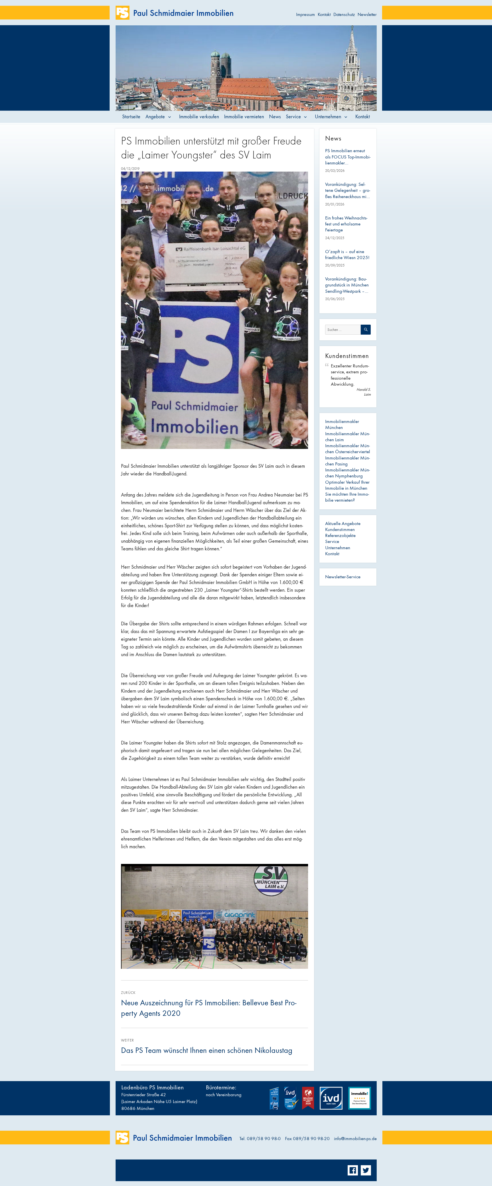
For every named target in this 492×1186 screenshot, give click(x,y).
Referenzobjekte (340, 535)
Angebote (155, 117)
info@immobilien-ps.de (355, 1139)
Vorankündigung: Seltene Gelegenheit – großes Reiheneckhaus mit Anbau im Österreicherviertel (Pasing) (347, 191)
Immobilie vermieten (244, 117)
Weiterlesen (237, 97)
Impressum (305, 14)
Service (293, 117)
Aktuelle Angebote (342, 523)
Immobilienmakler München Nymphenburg (347, 473)
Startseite (131, 117)
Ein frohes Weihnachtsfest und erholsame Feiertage (346, 224)
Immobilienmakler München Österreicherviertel (347, 449)
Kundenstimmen (340, 529)
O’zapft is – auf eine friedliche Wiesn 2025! (347, 255)
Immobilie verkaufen (199, 117)
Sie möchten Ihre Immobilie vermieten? (347, 497)
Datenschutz (344, 14)
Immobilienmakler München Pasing (347, 461)
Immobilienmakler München (342, 424)
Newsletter (367, 14)
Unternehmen (328, 117)
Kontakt (324, 14)
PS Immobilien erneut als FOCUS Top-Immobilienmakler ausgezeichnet (347, 157)
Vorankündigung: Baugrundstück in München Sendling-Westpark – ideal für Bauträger (347, 285)
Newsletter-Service (342, 577)
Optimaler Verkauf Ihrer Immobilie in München (347, 485)
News (275, 117)
